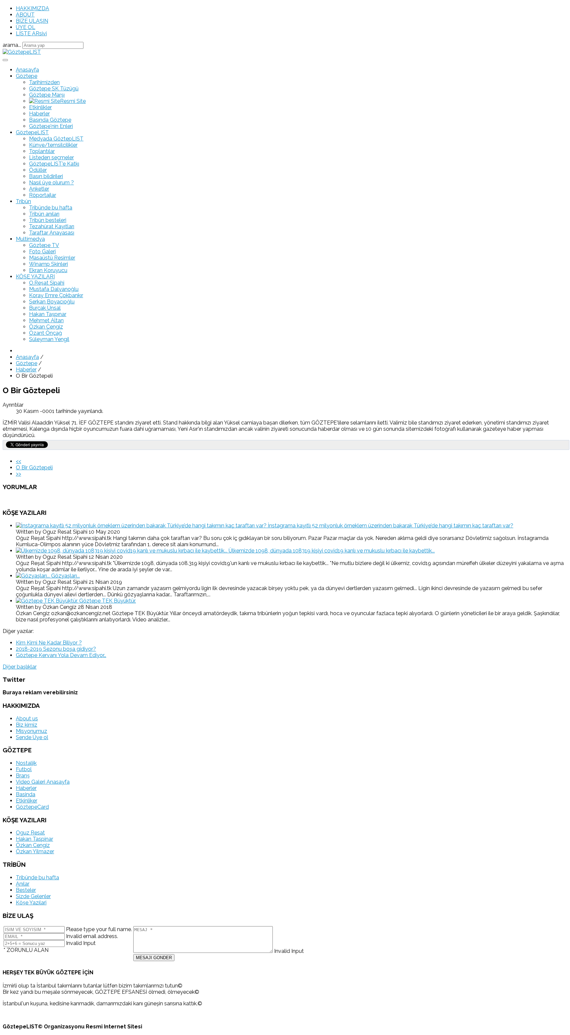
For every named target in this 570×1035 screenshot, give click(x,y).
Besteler (26, 890)
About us (27, 718)
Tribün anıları (44, 214)
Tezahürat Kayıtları (51, 226)
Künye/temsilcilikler (53, 145)
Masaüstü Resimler (52, 258)
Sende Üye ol (32, 737)
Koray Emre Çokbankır (56, 295)
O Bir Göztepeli (34, 467)
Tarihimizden (44, 82)
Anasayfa (27, 70)
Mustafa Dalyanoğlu (54, 289)
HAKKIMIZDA (32, 8)
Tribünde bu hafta (50, 207)
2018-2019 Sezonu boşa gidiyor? (56, 649)
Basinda (25, 794)
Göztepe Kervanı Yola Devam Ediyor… (61, 655)
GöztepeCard (32, 807)
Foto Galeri (42, 251)
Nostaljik (26, 763)
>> (18, 474)
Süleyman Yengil (49, 339)
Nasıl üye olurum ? (51, 182)
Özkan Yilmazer (35, 851)
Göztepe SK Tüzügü (54, 88)
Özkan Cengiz (46, 327)
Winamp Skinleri (48, 264)
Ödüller (38, 170)
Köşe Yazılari (31, 902)
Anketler (39, 189)
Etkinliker (26, 801)
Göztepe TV (44, 245)
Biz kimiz (26, 725)
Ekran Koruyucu (48, 270)
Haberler (39, 113)
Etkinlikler (40, 107)
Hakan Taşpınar (47, 314)
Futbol (24, 769)
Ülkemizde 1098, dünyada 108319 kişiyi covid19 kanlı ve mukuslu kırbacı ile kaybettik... (332, 551)
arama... (12, 45)
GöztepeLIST (32, 132)
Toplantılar (42, 151)
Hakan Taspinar (34, 839)
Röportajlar (42, 195)
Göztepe (26, 76)
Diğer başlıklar (20, 667)
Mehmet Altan (46, 320)
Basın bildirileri (46, 176)
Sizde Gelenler (33, 896)
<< (18, 461)
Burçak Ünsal (45, 308)
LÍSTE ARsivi (31, 33)
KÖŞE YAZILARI (35, 276)
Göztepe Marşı (47, 95)
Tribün (23, 201)
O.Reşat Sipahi (46, 283)
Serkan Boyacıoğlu (52, 301)
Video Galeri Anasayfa (43, 782)
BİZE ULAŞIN (32, 21)
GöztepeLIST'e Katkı (54, 164)
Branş (23, 775)
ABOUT (25, 15)
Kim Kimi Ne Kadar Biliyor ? (49, 643)
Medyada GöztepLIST (56, 139)
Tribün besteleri (47, 220)
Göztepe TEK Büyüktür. (107, 601)
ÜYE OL (25, 27)
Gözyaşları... (65, 576)
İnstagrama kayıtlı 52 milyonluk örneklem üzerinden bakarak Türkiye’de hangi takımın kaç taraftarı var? (390, 525)
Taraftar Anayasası (51, 233)
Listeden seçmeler (51, 157)
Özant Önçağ (45, 333)
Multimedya (30, 239)
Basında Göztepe (50, 120)
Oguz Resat (30, 833)
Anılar (22, 884)
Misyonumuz (31, 731)
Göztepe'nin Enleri (51, 126)
